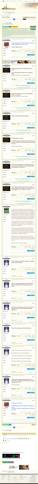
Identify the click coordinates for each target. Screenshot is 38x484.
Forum (8, 478)
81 (6, 19)
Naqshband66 (6, 64)
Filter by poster (15, 26)
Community (15, 1)
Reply (10, 26)
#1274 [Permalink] (13, 375)
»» (25, 427)
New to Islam (15, 476)
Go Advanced (10, 462)
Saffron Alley (21, 478)
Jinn (6, 205)
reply (34, 40)
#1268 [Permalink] (13, 205)
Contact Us (3, 478)
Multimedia (21, 1)
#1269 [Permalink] (13, 257)
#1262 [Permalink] (13, 64)
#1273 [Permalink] (13, 346)
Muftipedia (15, 477)
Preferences (34, 26)
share (29, 105)
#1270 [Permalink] (13, 279)
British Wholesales (22, 479)
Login (35, 1)
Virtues (13, 471)
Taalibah (6, 257)
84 (12, 19)
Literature (10, 471)
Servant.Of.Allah (6, 39)
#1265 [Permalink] (13, 134)
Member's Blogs (9, 479)
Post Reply (5, 462)
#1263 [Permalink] (13, 89)
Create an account (29, 1)
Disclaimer (3, 477)
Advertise (3, 479)
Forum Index (7, 471)
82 (8, 19)
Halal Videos (15, 478)
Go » (10, 430)
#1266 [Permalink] (13, 160)
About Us (3, 476)
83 (10, 19)
